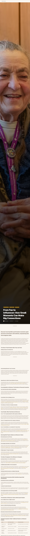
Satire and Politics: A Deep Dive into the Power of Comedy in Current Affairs (15, 515)
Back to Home (4, 1)
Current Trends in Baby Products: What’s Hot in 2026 (17, 383)
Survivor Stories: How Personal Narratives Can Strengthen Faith (9, 453)
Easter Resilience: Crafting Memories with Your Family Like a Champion (15, 462)
